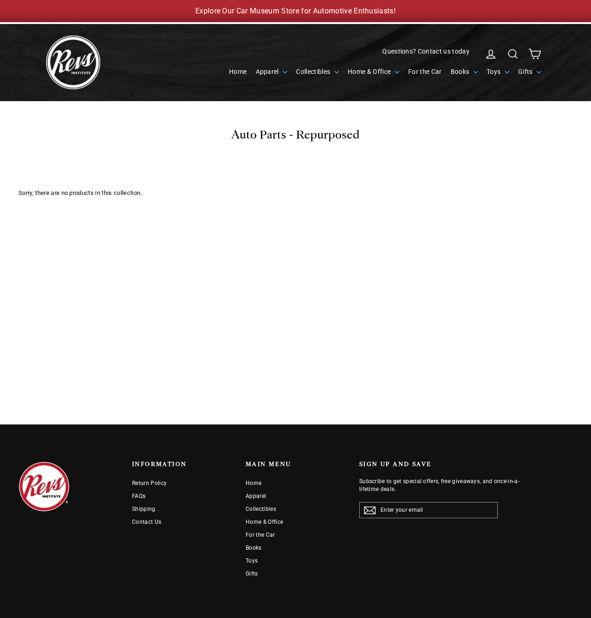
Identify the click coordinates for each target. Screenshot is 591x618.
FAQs (138, 496)
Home (238, 71)
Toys (494, 71)
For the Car (425, 71)
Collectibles (314, 71)
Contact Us (146, 522)
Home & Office (370, 71)
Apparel (268, 71)
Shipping (144, 509)
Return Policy (149, 483)
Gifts (526, 71)
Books (461, 71)
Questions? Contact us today (426, 51)
